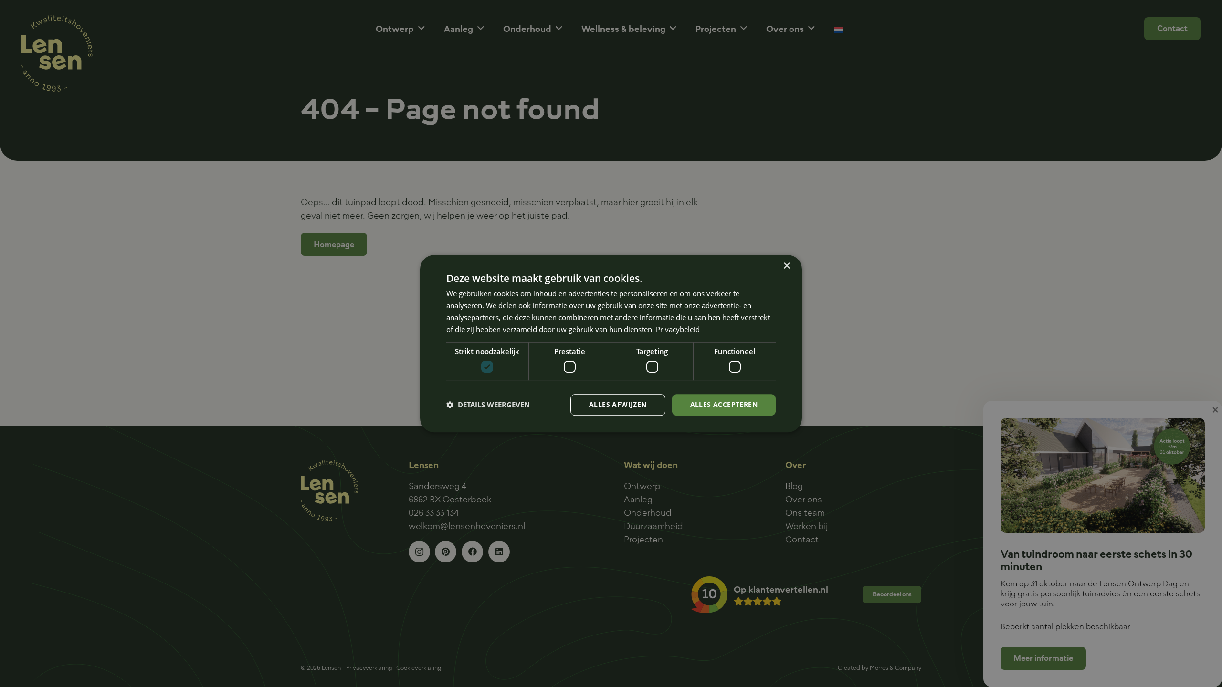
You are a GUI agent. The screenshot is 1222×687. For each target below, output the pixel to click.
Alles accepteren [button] (724, 404)
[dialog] (611, 343)
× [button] (786, 266)
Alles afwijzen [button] (618, 404)
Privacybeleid (678, 329)
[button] (488, 404)
